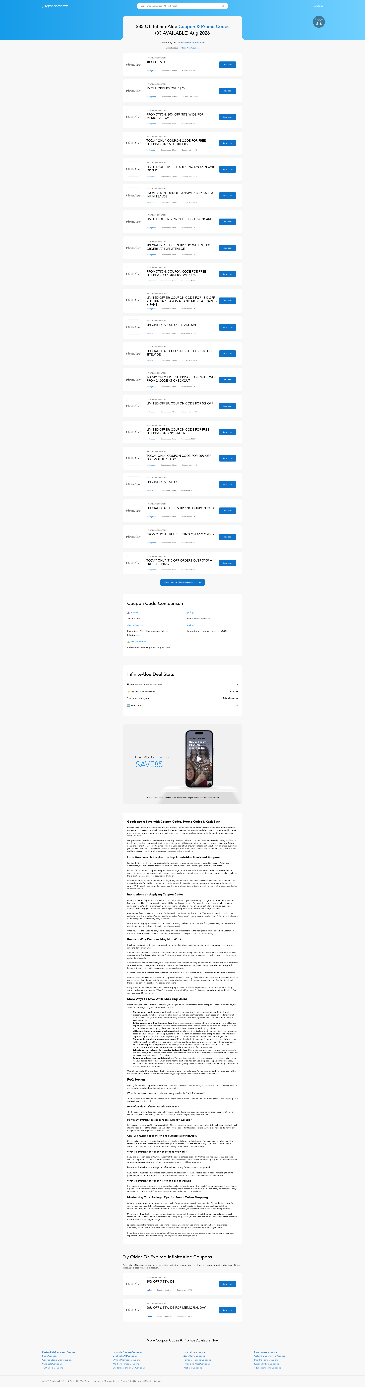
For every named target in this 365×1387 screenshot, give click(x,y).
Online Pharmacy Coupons (126, 1359)
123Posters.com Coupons (267, 1367)
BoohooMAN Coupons (125, 1355)
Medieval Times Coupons (126, 1363)
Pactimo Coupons (192, 1367)
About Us (98, 1381)
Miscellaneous (172, 48)
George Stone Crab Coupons (57, 1359)
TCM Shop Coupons (52, 1367)
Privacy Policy (127, 1381)
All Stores (318, 6)
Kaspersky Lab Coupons (266, 1363)
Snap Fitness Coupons (265, 1351)
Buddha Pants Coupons (266, 1359)
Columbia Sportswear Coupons (270, 1355)
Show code (228, 64)
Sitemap (157, 1381)
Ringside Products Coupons (127, 1351)
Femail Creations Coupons (197, 1359)
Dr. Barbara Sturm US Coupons (129, 1367)
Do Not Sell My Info (143, 1381)
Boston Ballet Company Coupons (59, 1351)
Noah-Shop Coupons (194, 1351)
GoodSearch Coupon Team (190, 42)
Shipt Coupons (50, 1355)
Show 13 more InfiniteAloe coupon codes (182, 582)
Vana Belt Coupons (52, 1363)
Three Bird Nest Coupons (196, 1363)
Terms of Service (112, 1381)
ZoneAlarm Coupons (194, 1355)
